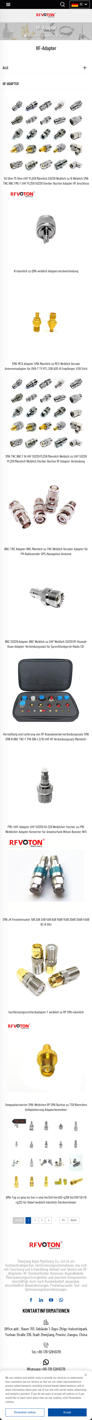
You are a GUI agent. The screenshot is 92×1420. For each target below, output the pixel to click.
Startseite (33, 35)
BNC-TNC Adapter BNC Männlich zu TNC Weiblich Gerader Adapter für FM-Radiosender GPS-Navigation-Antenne (46, 551)
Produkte (47, 35)
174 (63, 1220)
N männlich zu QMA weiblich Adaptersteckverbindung (46, 271)
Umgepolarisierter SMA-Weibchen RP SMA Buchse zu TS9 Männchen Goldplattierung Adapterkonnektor (46, 1107)
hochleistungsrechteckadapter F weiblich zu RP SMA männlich (46, 1012)
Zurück (18, 1220)
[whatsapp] (61, 1300)
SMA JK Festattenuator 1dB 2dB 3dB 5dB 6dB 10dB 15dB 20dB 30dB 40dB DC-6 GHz (46, 922)
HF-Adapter (62, 35)
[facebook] (31, 1300)
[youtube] (51, 1300)
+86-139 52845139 (49, 1352)
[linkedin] (41, 1300)
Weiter (74, 1220)
